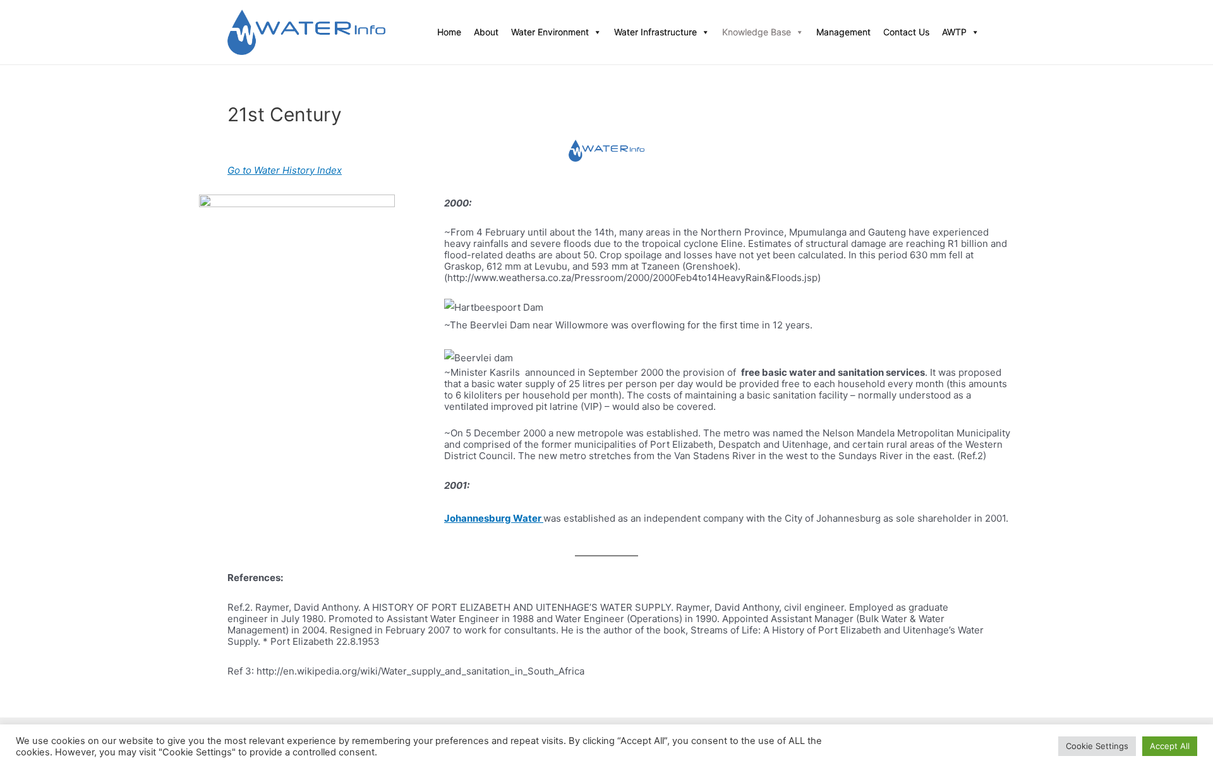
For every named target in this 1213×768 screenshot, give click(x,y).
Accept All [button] (1170, 746)
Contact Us (906, 32)
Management (843, 32)
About (486, 32)
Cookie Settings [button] (1097, 746)
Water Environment (550, 32)
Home (449, 32)
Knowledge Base (756, 32)
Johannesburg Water (493, 518)
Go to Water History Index (284, 170)
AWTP (954, 32)
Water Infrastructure (655, 32)
